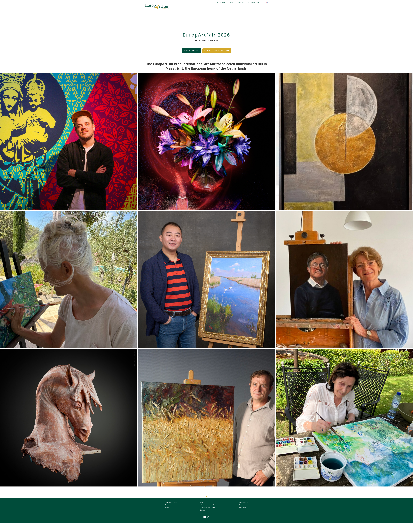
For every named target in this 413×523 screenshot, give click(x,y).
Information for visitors (208, 505)
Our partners (243, 502)
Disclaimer (243, 507)
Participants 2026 (171, 502)
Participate (221, 3)
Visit (232, 3)
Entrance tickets (191, 50)
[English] (267, 2)
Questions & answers (207, 507)
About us (168, 505)
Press (167, 507)
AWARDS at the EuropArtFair (249, 3)
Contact (242, 505)
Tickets (202, 510)
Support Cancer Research (217, 50)
